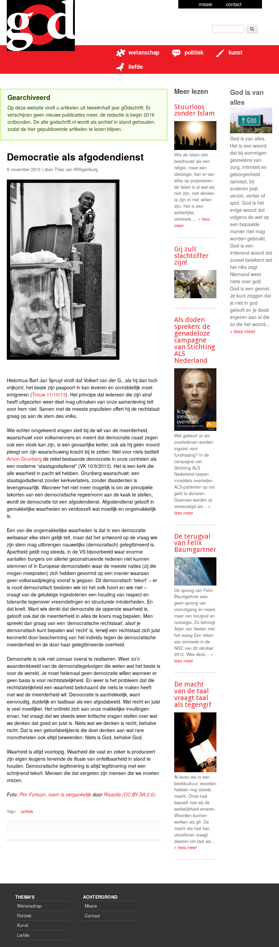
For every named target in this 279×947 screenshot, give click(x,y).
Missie (91, 906)
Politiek (194, 52)
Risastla (112, 794)
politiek (27, 811)
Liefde (136, 66)
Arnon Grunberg (24, 458)
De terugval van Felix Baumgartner (195, 543)
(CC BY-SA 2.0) (138, 794)
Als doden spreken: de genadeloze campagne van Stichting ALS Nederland (194, 340)
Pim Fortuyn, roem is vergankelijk (55, 794)
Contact (92, 916)
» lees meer (192, 509)
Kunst (236, 52)
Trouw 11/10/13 (49, 394)
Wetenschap (144, 52)
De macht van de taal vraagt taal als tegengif (192, 694)
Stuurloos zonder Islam (194, 110)
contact (234, 4)
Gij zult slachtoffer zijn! (191, 256)
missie (205, 4)
